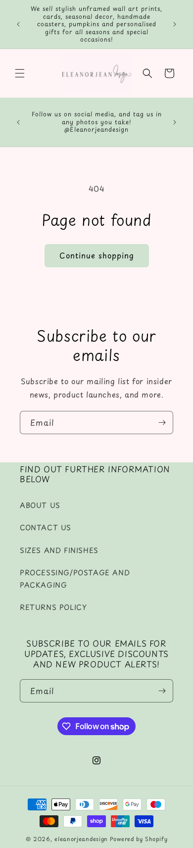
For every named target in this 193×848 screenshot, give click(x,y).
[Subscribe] (162, 422)
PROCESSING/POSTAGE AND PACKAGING (75, 578)
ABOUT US (40, 505)
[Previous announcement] (18, 24)
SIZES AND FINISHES (59, 550)
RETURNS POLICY (53, 607)
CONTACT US (45, 527)
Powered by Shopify (139, 839)
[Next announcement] (175, 24)
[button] (20, 73)
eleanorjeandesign (81, 839)
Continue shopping (96, 255)
